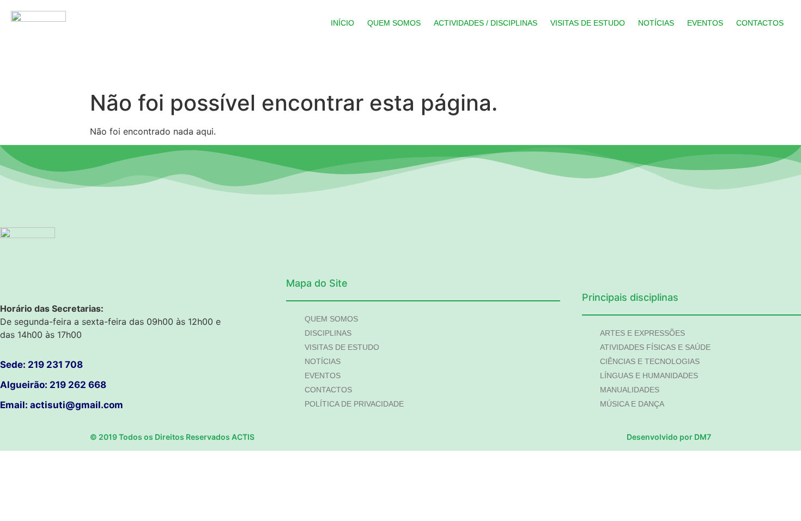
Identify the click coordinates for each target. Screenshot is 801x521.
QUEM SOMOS (394, 23)
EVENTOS (705, 23)
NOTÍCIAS (656, 23)
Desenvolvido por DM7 (669, 436)
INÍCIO (342, 23)
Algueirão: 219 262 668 (53, 384)
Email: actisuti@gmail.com (61, 404)
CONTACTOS (760, 23)
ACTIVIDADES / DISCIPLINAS (485, 23)
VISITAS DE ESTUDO (587, 23)
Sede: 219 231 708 (41, 364)
